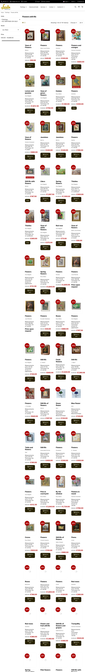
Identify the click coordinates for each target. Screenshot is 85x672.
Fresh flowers (59, 361)
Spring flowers (59, 182)
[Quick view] (34, 33)
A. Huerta (42, 362)
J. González (28, 406)
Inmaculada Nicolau (45, 450)
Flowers (43, 45)
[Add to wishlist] (34, 30)
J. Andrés (42, 628)
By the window (59, 493)
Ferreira (58, 274)
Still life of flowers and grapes (60, 626)
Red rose (59, 226)
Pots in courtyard (44, 493)
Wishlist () (81, 1)
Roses (58, 316)
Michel (26, 186)
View (74, 108)
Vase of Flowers (28, 46)
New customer (46, 1)
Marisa (26, 50)
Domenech (58, 450)
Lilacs (42, 181)
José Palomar (74, 274)
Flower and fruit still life (45, 625)
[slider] (1, 41)
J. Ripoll (73, 362)
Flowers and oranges (76, 46)
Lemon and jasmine (29, 92)
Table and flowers (29, 448)
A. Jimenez (74, 450)
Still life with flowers (30, 182)
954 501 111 (5, 1)
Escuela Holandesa (45, 318)
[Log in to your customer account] (79, 7)
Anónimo (58, 48)
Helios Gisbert (59, 542)
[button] (19, 19)
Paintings (5, 19)
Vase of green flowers (43, 93)
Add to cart (31, 65)
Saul (26, 452)
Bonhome (27, 584)
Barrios (42, 140)
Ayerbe (73, 140)
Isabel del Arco (59, 630)
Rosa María (58, 94)
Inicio (2, 16)
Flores (73, 537)
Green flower (58, 404)
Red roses (75, 582)
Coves (27, 537)
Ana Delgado (28, 96)
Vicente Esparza (44, 540)
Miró (57, 408)
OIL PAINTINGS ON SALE (10, 21)
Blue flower (75, 403)
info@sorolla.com (16, 1)
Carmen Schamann (76, 50)
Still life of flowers (44, 404)
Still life (43, 360)
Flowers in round (75, 493)
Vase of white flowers (43, 228)
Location (25, 1)
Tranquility (75, 624)
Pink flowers (45, 670)
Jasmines (44, 137)
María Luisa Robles (45, 48)
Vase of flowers (28, 138)
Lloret (72, 540)
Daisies (59, 91)
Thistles (74, 181)
